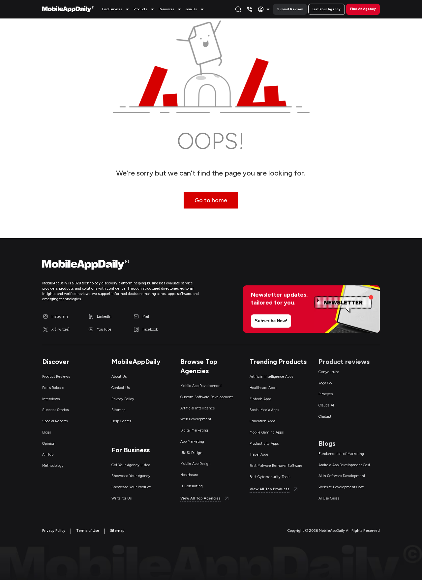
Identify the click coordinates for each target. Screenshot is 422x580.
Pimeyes (325, 394)
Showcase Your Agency (130, 476)
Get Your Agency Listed (130, 465)
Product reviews (344, 362)
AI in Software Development (341, 476)
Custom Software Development (206, 397)
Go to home (211, 200)
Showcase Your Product (131, 487)
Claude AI (326, 405)
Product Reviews (56, 376)
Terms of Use (87, 531)
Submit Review (290, 9)
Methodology (53, 466)
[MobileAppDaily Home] (68, 9)
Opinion (48, 443)
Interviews (51, 399)
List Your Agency (327, 9)
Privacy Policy (122, 399)
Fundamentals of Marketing (341, 454)
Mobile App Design (195, 464)
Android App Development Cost (344, 465)
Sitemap (118, 410)
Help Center (121, 421)
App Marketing (192, 441)
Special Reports (55, 421)
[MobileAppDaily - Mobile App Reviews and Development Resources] (123, 266)
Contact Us (120, 388)
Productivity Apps (264, 443)
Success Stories (55, 410)
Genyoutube (328, 372)
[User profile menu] (264, 9)
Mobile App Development (201, 386)
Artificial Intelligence (197, 408)
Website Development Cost (341, 487)
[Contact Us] (249, 9)
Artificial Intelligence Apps (271, 376)
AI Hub (47, 454)
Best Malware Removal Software (276, 466)
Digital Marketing (194, 430)
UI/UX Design (191, 453)
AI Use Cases (328, 498)
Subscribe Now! (271, 320)
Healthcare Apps (263, 388)
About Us (119, 376)
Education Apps (262, 421)
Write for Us (121, 498)
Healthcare (189, 475)
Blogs (46, 432)
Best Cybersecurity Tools (270, 477)
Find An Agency (363, 9)
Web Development (195, 419)
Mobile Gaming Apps (267, 432)
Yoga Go (325, 383)
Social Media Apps (264, 410)
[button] (116, 9)
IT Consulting (191, 486)
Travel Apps (259, 454)
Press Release (53, 388)
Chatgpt (324, 416)
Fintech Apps (260, 399)
